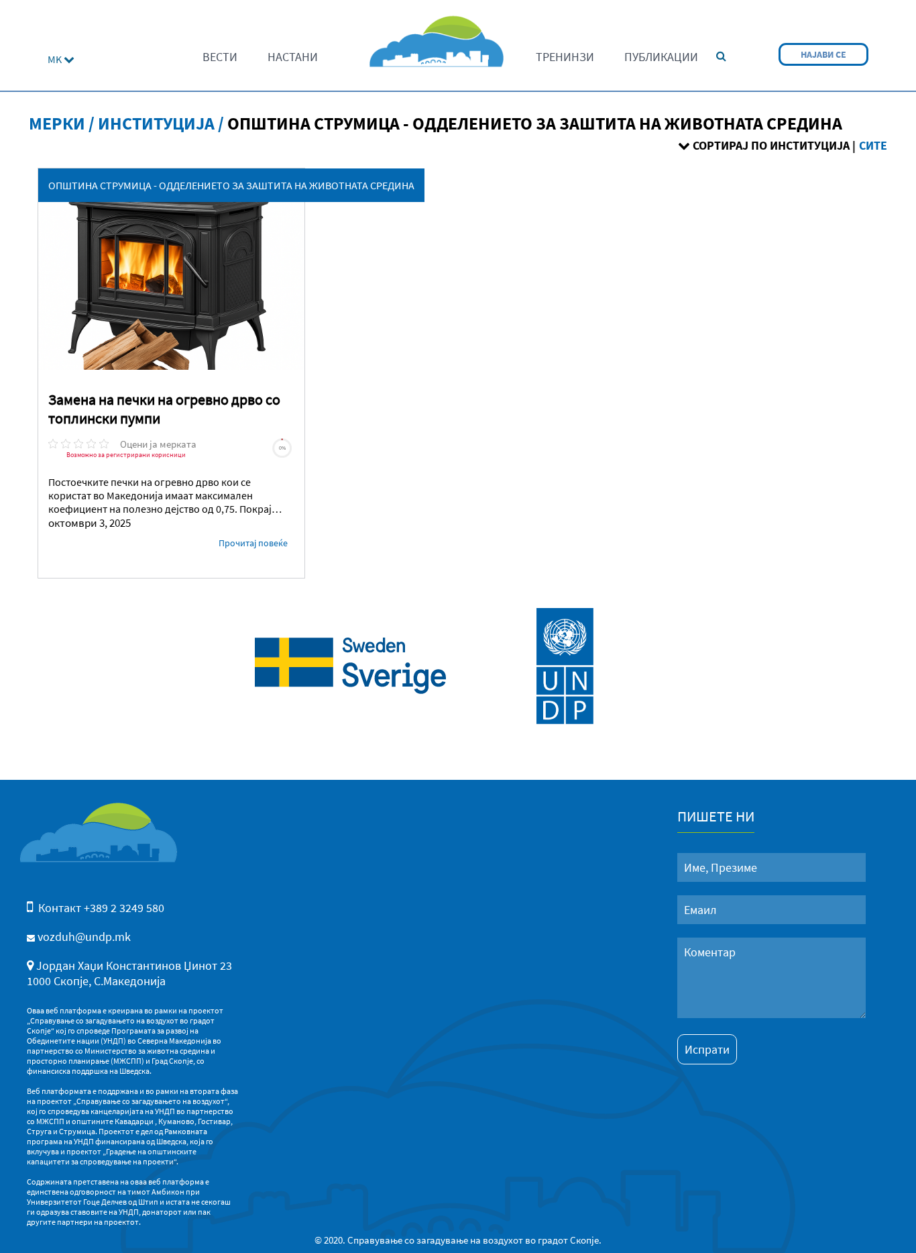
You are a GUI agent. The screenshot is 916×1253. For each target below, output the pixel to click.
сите (873, 145)
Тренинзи (565, 56)
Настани (293, 56)
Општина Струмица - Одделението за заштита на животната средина (231, 185)
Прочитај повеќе (253, 543)
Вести (220, 56)
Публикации (661, 56)
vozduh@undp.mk (84, 936)
